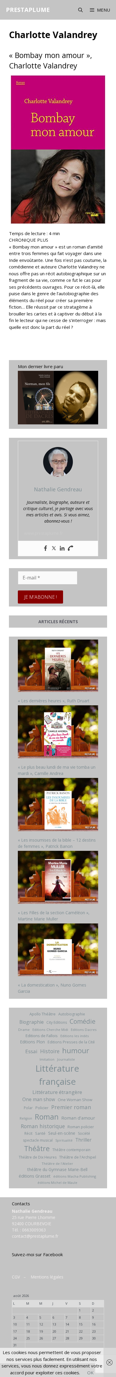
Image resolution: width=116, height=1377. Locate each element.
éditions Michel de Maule (57, 1183)
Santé (40, 1133)
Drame (24, 1029)
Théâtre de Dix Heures (38, 1157)
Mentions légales (47, 1277)
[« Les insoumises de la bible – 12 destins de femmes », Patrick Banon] (58, 805)
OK (90, 1373)
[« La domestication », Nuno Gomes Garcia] (58, 950)
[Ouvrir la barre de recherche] (80, 10)
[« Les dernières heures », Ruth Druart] (58, 666)
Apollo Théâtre (42, 1014)
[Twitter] (54, 548)
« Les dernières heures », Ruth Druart (54, 701)
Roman (47, 1117)
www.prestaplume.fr (43, 533)
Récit (28, 1133)
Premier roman (71, 1107)
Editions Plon (32, 1042)
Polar (28, 1107)
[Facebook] (45, 548)
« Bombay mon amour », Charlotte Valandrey (50, 60)
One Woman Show (75, 1099)
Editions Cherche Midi (50, 1029)
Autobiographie (71, 1014)
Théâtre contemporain (71, 1149)
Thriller (83, 1140)
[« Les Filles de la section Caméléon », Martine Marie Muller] (58, 878)
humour (75, 1050)
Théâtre (37, 1148)
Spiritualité (64, 1140)
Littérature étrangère (57, 1092)
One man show (38, 1099)
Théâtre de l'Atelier (57, 1163)
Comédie (82, 1021)
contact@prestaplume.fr (35, 1236)
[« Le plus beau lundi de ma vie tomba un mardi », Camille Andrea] (58, 732)
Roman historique (43, 1126)
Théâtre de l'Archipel (77, 1157)
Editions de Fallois (42, 1035)
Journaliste (66, 1059)
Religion (26, 1118)
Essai (31, 1051)
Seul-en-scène (61, 1133)
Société (84, 1133)
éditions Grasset (35, 1176)
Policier (41, 1107)
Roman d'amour (78, 1118)
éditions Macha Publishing (74, 1176)
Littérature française (57, 1074)
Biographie (31, 1022)
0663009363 (34, 1230)
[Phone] (70, 548)
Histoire (49, 1051)
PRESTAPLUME (28, 10)
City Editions (56, 1022)
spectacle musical (38, 1140)
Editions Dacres (84, 1029)
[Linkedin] (62, 548)
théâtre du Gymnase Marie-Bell (57, 1169)
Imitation (47, 1059)
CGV (16, 1277)
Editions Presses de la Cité (71, 1042)
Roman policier (81, 1126)
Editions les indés (74, 1036)
